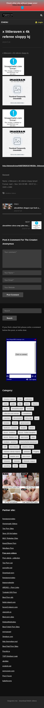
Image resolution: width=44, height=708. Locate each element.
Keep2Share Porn (9, 543)
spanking (7, 466)
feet (36, 418)
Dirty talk (28, 418)
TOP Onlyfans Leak (10, 656)
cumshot (7, 418)
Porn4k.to (6, 651)
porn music (26, 456)
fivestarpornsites (8, 519)
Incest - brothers (9, 432)
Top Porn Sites (8, 528)
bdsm (27, 404)
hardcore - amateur (10, 428)
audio (13, 404)
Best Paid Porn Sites (10, 646)
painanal (27, 451)
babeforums (7, 681)
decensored (17, 418)
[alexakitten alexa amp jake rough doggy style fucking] (21, 225)
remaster (7, 461)
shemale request (29, 461)
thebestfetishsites (9, 622)
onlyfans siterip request (12, 451)
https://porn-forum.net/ (22, 5)
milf (5, 447)
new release (14, 447)
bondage (30, 409)
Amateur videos (11, 193)
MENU (5, 22)
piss (5, 456)
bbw (20, 404)
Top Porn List (7, 563)
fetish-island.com (9, 602)
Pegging (36, 451)
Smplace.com (7, 636)
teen (15, 466)
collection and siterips (11, 413)
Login (40, 22)
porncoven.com (8, 671)
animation (28, 399)
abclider (5, 661)
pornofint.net (7, 568)
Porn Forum (7, 676)
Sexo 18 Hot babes (9, 533)
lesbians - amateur (10, 442)
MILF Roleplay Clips (10, 538)
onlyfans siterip (27, 447)
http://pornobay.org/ (10, 641)
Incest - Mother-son (10, 437)
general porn (25, 423)
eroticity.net (6, 666)
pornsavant (6, 632)
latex (33, 437)
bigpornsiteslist (8, 582)
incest (32, 428)
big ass (35, 404)
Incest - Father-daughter (27, 432)
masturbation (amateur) (28, 442)
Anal (20, 399)
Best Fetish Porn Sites (11, 627)
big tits (6, 409)
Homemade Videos (9, 524)
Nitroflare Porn (8, 548)
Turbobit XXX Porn (9, 592)
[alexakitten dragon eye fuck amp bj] (21, 207)
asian (5, 404)
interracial (24, 437)
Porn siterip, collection (11, 558)
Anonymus (8, 244)
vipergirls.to (6, 612)
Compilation (27, 413)
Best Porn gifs (7, 597)
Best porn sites (8, 617)
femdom (6, 423)
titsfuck (23, 466)
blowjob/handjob (17, 409)
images (23, 428)
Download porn (8, 573)
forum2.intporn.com (10, 607)
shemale (17, 461)
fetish (15, 423)
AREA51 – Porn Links (10, 587)
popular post (14, 456)
